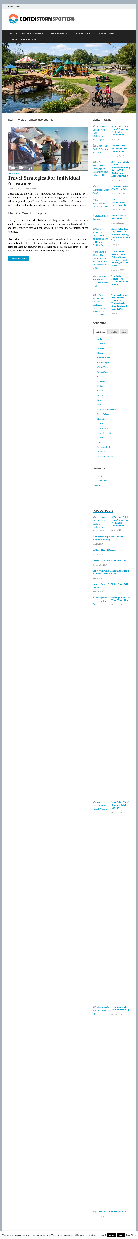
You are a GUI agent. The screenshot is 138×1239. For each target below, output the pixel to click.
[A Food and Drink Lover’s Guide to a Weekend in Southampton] (101, 127)
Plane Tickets (103, 414)
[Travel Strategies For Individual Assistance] (48, 149)
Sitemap (97, 485)
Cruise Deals (102, 372)
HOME (13, 33)
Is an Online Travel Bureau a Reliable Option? (120, 805)
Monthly (113, 332)
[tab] (100, 332)
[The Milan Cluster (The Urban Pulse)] (101, 187)
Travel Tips (102, 437)
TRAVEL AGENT (83, 33)
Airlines (100, 348)
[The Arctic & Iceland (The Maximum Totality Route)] (101, 276)
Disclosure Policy (101, 480)
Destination (102, 381)
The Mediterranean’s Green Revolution (119, 202)
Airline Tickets (103, 344)
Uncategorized (103, 447)
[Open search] (129, 33)
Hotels (100, 395)
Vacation (101, 452)
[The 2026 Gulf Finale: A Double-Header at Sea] (101, 146)
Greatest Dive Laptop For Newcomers (110, 560)
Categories (100, 332)
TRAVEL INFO (106, 33)
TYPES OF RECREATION (23, 39)
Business (101, 353)
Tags (124, 332)
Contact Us (99, 476)
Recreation (101, 419)
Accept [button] (111, 1235)
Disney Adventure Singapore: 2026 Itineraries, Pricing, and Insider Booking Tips (120, 234)
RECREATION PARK (33, 33)
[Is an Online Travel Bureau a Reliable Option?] (101, 802)
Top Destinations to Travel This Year (109, 1212)
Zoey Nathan (31, 189)
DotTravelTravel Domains (104, 550)
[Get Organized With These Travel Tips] (101, 598)
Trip (99, 442)
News (99, 400)
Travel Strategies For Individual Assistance (44, 180)
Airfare (100, 339)
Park (99, 405)
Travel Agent (13, 173)
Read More (131, 1235)
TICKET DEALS (59, 33)
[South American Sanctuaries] (101, 216)
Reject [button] (121, 1235)
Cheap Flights (103, 362)
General (100, 391)
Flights (100, 386)
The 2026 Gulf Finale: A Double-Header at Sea (119, 149)
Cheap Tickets (103, 367)
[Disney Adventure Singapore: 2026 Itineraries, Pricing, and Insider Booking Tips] (101, 229)
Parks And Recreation (106, 409)
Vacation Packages (105, 456)
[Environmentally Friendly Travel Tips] (101, 1007)
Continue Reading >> (17, 257)
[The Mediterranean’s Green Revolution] (101, 200)
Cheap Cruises (103, 358)
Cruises (100, 376)
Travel (100, 423)
